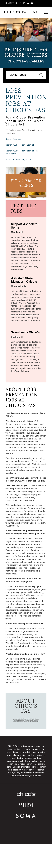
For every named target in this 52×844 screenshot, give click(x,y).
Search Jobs (18, 75)
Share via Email (31, 3)
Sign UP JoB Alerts (26, 183)
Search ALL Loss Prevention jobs (20, 145)
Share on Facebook (20, 3)
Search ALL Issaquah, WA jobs (19, 159)
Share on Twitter (24, 3)
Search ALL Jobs (13, 139)
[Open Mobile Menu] (46, 12)
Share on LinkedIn (27, 3)
